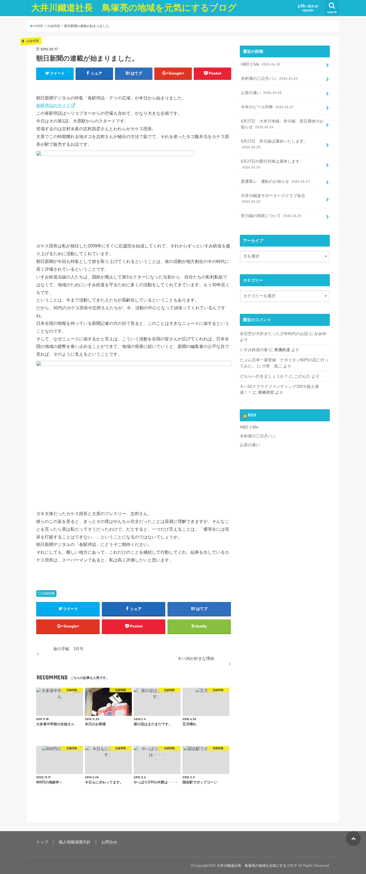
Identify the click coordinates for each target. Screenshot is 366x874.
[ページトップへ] (353, 838)
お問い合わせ (307, 8)
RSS (252, 415)
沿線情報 (48, 593)
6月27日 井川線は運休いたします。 (274, 144)
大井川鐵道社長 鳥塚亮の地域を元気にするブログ (134, 8)
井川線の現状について (271, 216)
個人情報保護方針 (75, 842)
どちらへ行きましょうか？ (264, 376)
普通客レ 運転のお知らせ (275, 181)
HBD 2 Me (260, 64)
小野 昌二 (272, 366)
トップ (42, 842)
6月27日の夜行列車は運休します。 (272, 164)
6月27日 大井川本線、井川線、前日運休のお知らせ (282, 124)
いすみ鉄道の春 (254, 350)
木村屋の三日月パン (269, 78)
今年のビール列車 (267, 107)
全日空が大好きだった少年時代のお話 (274, 334)
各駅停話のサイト (53, 105)
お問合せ (109, 842)
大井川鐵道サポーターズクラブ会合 (273, 199)
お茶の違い (261, 93)
